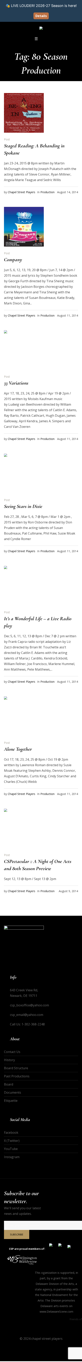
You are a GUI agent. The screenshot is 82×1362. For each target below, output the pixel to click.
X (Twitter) (12, 1140)
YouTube (11, 1149)
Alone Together (18, 749)
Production (47, 192)
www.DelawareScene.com (56, 1311)
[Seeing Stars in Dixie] (24, 473)
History (9, 1060)
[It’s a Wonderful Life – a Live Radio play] (24, 586)
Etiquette (11, 1100)
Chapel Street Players (21, 192)
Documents (12, 1092)
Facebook (11, 1132)
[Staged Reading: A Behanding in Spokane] (24, 113)
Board (8, 1084)
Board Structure (16, 1068)
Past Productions (16, 1076)
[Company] (24, 227)
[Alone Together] (24, 716)
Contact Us (12, 1052)
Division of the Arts (61, 1284)
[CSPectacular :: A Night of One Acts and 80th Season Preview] (24, 828)
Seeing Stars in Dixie (23, 506)
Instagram (12, 1157)
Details (41, 16)
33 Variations (16, 383)
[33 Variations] (24, 350)
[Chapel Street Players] (41, 28)
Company (13, 259)
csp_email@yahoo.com (26, 1015)
